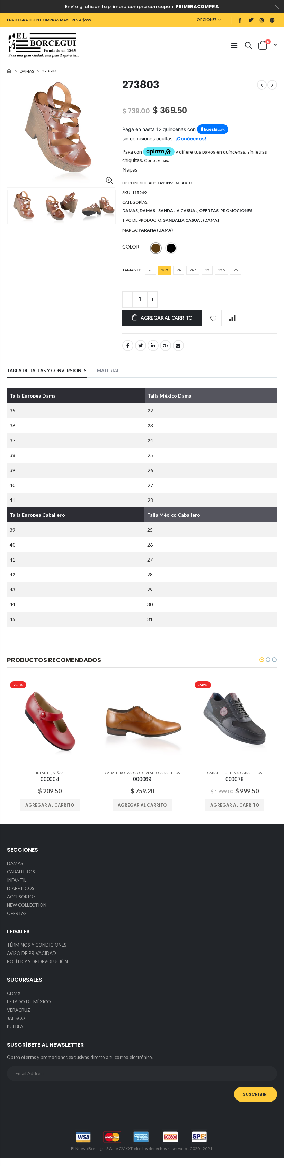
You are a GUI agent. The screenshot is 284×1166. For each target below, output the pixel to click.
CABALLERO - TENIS (223, 773)
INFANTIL (43, 773)
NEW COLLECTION (26, 905)
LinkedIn (153, 345)
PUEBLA (15, 1026)
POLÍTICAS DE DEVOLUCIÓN (37, 961)
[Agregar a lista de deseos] (213, 318)
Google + (165, 345)
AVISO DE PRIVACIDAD (31, 953)
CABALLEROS (169, 773)
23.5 (164, 270)
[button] (262, 659)
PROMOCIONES (236, 210)
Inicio (9, 71)
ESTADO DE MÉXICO (29, 1001)
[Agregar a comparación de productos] (232, 318)
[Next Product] (272, 85)
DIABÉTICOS (20, 888)
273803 (140, 84)
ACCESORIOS (21, 896)
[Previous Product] (262, 85)
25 (207, 270)
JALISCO (16, 1018)
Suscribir (255, 1094)
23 (150, 270)
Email (178, 345)
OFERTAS (209, 210)
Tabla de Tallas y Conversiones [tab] (47, 370)
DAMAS (27, 71)
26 (235, 270)
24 (179, 270)
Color (130, 247)
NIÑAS (58, 773)
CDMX (13, 993)
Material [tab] (108, 370)
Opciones (207, 19)
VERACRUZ (18, 1010)
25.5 (221, 270)
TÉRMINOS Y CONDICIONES (36, 945)
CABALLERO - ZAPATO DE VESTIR (131, 773)
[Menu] (234, 45)
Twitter (140, 345)
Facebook (127, 345)
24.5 (192, 270)
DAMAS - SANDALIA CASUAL (168, 210)
